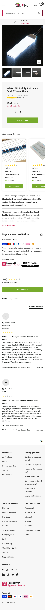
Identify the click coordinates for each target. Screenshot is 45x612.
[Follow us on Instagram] (12, 570)
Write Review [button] (22, 289)
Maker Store (30, 512)
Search (5, 470)
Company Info (8, 534)
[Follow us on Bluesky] (13, 574)
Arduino (28, 521)
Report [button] (23, 367)
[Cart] (40, 4)
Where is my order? (32, 476)
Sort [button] (4, 298)
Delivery (5, 508)
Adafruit (11, 95)
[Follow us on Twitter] (7, 569)
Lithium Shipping (9, 512)
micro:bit (28, 517)
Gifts (27, 534)
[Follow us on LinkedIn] (3, 574)
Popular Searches (9, 466)
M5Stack (28, 525)
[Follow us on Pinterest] (16, 570)
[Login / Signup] (35, 5)
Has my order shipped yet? (33, 470)
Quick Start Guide (9, 548)
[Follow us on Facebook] (3, 570)
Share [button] (28, 367)
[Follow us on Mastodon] (17, 574)
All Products (7, 457)
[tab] (36, 307)
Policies (5, 525)
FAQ (4, 539)
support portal (25, 23)
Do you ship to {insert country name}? (33, 482)
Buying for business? (33, 496)
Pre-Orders (6, 517)
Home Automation (32, 530)
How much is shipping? (30, 489)
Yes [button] (19, 367)
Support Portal (8, 557)
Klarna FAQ (7, 543)
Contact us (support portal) (33, 458)
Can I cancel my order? (33, 464)
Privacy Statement (9, 521)
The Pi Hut (9, 171)
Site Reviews (7, 475)
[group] (22, 279)
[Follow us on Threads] (8, 574)
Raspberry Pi (30, 508)
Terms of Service (8, 530)
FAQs (4, 461)
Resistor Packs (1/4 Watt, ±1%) (12, 176)
